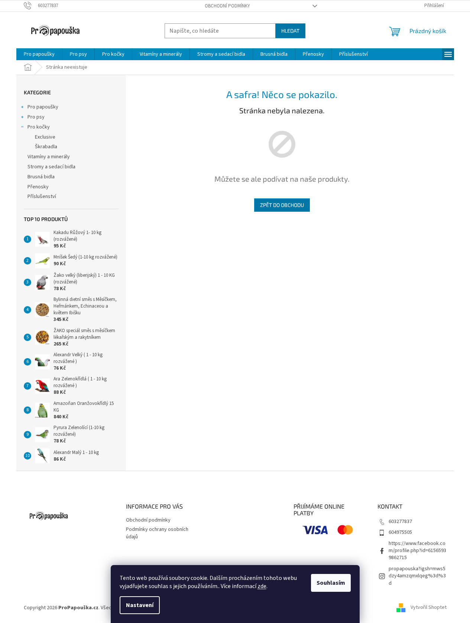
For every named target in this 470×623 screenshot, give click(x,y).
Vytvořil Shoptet (429, 607)
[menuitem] (39, 54)
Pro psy (36, 117)
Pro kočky (38, 127)
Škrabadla (46, 146)
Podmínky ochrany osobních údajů (157, 533)
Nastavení (139, 605)
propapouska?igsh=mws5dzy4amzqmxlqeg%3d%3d (417, 576)
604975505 (400, 532)
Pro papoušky (42, 107)
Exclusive (45, 137)
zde (261, 586)
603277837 (400, 521)
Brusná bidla (41, 177)
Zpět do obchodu (282, 205)
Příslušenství (41, 196)
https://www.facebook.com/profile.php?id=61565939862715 (417, 551)
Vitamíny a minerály (48, 156)
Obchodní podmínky (227, 6)
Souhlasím (331, 583)
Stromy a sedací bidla (51, 167)
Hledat (290, 30)
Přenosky (38, 187)
